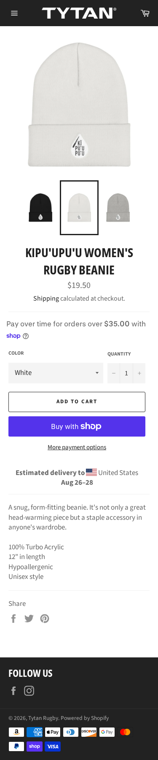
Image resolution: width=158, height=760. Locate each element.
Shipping (46, 298)
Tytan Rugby (43, 718)
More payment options (77, 447)
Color (16, 353)
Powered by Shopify (85, 718)
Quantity (119, 354)
